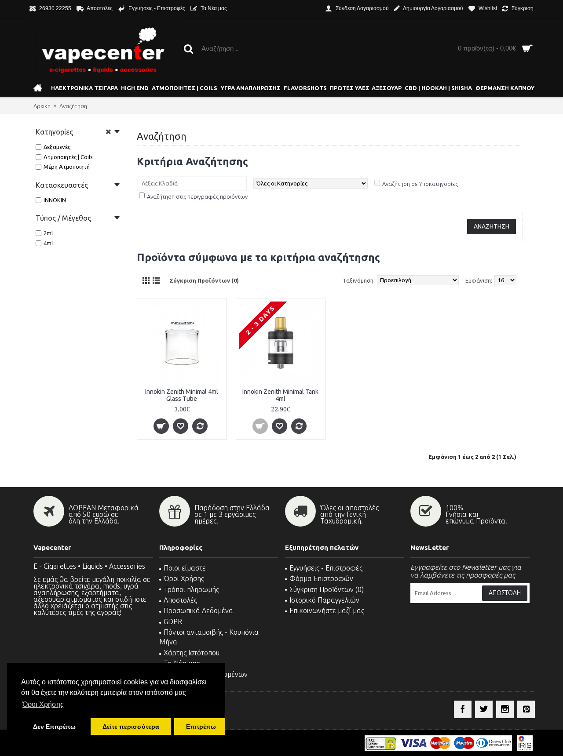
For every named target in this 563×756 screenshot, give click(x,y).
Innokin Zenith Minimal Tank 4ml (280, 395)
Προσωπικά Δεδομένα (198, 610)
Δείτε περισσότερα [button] (130, 726)
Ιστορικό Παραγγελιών (324, 600)
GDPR (173, 621)
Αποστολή (505, 592)
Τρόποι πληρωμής (191, 589)
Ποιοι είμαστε (185, 568)
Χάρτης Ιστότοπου (191, 653)
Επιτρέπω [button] (201, 726)
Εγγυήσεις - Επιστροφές (325, 568)
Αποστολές (180, 600)
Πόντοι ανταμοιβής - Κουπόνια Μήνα (209, 637)
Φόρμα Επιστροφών (321, 578)
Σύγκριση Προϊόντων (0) (204, 280)
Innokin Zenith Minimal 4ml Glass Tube (181, 395)
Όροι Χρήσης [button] (43, 704)
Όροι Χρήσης (184, 578)
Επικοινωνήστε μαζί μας (326, 610)
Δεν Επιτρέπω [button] (54, 726)
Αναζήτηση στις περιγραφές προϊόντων (197, 196)
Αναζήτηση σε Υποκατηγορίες (420, 184)
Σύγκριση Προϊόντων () (326, 589)
